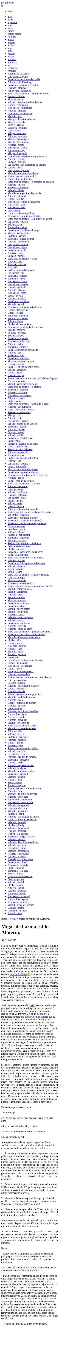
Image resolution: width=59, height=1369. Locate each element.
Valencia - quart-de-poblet (20, 617)
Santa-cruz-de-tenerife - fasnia (22, 725)
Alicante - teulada (16, 159)
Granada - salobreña (18, 495)
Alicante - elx (14, 352)
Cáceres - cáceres (16, 96)
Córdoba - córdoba (17, 332)
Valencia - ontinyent (17, 492)
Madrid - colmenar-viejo (20, 589)
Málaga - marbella (16, 122)
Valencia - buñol (16, 882)
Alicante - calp (15, 418)
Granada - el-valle (16, 705)
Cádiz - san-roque (16, 577)
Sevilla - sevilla (15, 295)
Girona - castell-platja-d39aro (22, 819)
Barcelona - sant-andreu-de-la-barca (25, 552)
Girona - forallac (16, 199)
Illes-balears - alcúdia (18, 865)
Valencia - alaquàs (16, 839)
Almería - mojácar (16, 785)
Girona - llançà (15, 372)
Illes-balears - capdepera (19, 395)
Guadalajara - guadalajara (20, 859)
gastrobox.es (7, 2)
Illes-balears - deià (16, 207)
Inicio (10, 11)
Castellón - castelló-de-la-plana (23, 443)
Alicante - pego (15, 700)
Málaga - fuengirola (17, 153)
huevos (11, 42)
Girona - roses (15, 643)
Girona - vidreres (16, 688)
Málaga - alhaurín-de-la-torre (22, 119)
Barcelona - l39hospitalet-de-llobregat (26, 563)
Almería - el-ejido (16, 717)
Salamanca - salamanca (19, 412)
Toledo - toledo (15, 321)
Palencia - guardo (16, 184)
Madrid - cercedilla (17, 540)
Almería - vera (15, 648)
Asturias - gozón (16, 478)
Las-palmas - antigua (18, 463)
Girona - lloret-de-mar (18, 310)
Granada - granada (17, 287)
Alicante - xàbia (15, 344)
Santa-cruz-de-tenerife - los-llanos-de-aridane (30, 512)
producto (12, 59)
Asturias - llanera (16, 614)
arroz (10, 25)
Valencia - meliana (17, 768)
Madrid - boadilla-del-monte (21, 697)
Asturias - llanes (15, 253)
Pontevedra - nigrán (17, 714)
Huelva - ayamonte (17, 680)
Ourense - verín (15, 762)
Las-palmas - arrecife (18, 244)
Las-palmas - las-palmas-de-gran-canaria (28, 156)
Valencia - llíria (15, 167)
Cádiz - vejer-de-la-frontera (21, 409)
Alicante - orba (15, 791)
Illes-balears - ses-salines (20, 665)
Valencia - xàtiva (16, 435)
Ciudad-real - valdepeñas (20, 113)
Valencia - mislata (16, 560)
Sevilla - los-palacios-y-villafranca (24, 543)
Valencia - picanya (17, 845)
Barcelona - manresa (18, 389)
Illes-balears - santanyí (19, 896)
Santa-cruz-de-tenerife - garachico (24, 694)
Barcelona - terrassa (17, 275)
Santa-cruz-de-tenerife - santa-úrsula (25, 557)
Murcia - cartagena (17, 600)
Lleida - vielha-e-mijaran (20, 324)
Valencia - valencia (17, 298)
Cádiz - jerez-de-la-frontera (21, 270)
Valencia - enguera (17, 751)
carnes (11, 31)
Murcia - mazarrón (17, 580)
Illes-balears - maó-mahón (20, 583)
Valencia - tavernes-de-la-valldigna (25, 102)
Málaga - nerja (15, 503)
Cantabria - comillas (17, 127)
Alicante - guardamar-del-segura (23, 685)
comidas (12, 36)
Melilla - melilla (15, 500)
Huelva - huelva (15, 489)
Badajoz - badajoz (16, 162)
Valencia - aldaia (16, 190)
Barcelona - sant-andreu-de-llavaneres (26, 634)
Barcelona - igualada (18, 338)
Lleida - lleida (14, 640)
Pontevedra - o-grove (18, 899)
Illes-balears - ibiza (17, 292)
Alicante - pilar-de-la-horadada (23, 509)
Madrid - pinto (15, 116)
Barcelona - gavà (16, 355)
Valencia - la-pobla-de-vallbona (23, 842)
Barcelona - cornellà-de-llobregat (24, 230)
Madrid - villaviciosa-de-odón (22, 384)
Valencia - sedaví (16, 620)
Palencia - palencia (17, 739)
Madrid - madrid (16, 304)
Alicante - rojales (16, 398)
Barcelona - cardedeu (18, 759)
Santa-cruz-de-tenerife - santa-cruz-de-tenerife (30, 586)
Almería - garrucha (17, 654)
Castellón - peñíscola (18, 737)
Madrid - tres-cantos (17, 811)
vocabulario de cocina (18, 73)
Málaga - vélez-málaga (19, 233)
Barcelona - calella (17, 250)
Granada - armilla (16, 691)
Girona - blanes (15, 312)
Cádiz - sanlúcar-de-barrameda (23, 349)
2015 (10, 16)
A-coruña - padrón (17, 645)
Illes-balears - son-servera (20, 802)
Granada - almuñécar (18, 88)
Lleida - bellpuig (16, 825)
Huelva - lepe (14, 460)
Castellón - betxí (16, 813)
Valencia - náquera (17, 566)
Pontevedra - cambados (19, 90)
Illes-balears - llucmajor (19, 341)
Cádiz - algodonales (17, 446)
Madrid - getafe (15, 651)
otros (10, 48)
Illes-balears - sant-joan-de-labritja (24, 216)
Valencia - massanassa (18, 850)
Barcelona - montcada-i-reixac (22, 517)
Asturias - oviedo (16, 144)
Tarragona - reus (16, 455)
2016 (10, 19)
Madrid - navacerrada (18, 722)
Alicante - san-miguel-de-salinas (23, 816)
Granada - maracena (18, 831)
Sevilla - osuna (15, 571)
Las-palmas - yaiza (17, 204)
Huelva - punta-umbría (19, 674)
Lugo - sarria (14, 210)
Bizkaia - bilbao (15, 873)
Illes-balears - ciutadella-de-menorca (25, 327)
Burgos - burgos (16, 432)
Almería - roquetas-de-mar (21, 765)
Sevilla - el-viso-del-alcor (20, 449)
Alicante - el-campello (18, 241)
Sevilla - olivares (16, 569)
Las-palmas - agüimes (18, 170)
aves (10, 28)
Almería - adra (15, 913)
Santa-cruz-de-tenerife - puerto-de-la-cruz (28, 404)
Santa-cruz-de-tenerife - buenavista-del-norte (30, 677)
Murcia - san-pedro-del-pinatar (23, 469)
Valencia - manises (17, 890)
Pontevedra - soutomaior (20, 179)
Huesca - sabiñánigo (18, 105)
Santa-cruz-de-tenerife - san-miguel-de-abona (30, 218)
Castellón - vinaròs (17, 236)
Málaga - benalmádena (19, 139)
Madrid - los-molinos (18, 611)
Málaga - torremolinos (18, 142)
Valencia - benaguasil (18, 828)
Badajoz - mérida (16, 255)
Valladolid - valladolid (18, 515)
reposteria (12, 62)
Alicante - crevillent (17, 720)
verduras (12, 70)
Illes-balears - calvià (17, 147)
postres (11, 56)
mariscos (12, 45)
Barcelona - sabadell (18, 774)
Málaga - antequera (17, 369)
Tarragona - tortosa (17, 893)
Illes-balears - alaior (17, 281)
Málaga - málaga (16, 335)
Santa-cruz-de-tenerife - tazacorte (24, 483)
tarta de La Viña (18, 974)
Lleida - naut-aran (16, 549)
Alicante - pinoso (16, 429)
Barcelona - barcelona (18, 301)
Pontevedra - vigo (16, 150)
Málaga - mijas (15, 224)
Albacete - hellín (16, 887)
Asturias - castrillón (17, 392)
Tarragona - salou (16, 278)
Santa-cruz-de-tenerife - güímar (23, 748)
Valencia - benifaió (17, 822)
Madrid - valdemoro (17, 591)
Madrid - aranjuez (16, 597)
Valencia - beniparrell (18, 805)
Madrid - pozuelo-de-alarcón (22, 728)
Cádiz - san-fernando (18, 554)
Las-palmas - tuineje (18, 848)
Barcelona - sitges (16, 606)
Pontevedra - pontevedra (20, 799)
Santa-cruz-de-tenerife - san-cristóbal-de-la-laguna (32, 378)
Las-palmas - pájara (17, 247)
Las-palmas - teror (16, 754)
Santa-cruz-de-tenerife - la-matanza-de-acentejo (31, 181)
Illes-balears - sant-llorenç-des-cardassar (27, 475)
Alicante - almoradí (17, 196)
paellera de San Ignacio (36, 1016)
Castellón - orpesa (16, 529)
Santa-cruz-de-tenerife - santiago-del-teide (28, 574)
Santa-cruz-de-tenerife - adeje (22, 176)
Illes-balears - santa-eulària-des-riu (24, 307)
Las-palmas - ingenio (18, 421)
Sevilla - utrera (15, 782)
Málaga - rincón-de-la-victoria (22, 423)
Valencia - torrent (16, 734)
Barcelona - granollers (18, 358)
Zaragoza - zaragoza (18, 315)
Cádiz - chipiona (16, 868)
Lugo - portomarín (17, 466)
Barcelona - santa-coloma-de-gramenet (27, 523)
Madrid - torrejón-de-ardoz (21, 771)
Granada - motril (16, 907)
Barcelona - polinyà (17, 862)
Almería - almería (16, 381)
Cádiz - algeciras (16, 879)
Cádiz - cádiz (14, 130)
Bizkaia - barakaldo (17, 663)
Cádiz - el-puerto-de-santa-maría (23, 366)
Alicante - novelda (17, 626)
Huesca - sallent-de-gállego (21, 213)
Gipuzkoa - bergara (17, 808)
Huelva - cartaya (16, 375)
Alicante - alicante (16, 290)
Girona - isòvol (15, 668)
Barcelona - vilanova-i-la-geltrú (23, 85)
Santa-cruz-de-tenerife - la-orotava (24, 386)
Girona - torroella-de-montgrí (22, 702)
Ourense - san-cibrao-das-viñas (23, 711)
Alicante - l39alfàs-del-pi (20, 82)
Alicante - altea (15, 261)
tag (9, 65)
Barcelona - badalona (18, 603)
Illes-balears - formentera (20, 107)
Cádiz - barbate (15, 401)
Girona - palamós (16, 526)
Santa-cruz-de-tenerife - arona (22, 258)
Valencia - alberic (16, 532)
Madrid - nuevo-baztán (19, 608)
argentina (12, 22)
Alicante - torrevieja (17, 136)
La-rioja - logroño (16, 364)
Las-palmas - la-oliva (18, 284)
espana (11, 39)
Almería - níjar (15, 779)
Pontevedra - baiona (17, 227)
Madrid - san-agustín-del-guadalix (24, 193)
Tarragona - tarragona (18, 537)
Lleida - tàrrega (15, 885)
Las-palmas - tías (16, 273)
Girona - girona (15, 742)
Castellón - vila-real (17, 910)
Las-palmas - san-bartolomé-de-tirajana (27, 164)
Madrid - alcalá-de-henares (21, 905)
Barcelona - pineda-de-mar (21, 238)
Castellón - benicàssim (19, 534)
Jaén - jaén (13, 267)
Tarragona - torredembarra (21, 671)
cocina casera (14, 33)
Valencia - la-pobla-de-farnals (22, 794)
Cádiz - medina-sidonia (19, 546)
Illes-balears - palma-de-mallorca (24, 201)
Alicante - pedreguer (18, 796)
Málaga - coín (14, 415)
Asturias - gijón (15, 745)
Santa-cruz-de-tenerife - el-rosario (24, 788)
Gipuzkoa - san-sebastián (20, 876)
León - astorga (15, 708)
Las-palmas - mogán (18, 221)
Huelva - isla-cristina (18, 833)
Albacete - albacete (17, 264)
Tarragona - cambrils (18, 347)
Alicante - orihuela (17, 110)
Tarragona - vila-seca (18, 870)
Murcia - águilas (16, 125)
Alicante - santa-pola (18, 452)
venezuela (12, 68)
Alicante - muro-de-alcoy (20, 628)
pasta (10, 51)
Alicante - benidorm (17, 486)
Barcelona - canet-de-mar (20, 438)
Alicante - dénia (15, 594)
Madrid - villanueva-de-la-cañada (24, 637)
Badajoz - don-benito (18, 187)
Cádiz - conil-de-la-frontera (21, 480)
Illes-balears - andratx (18, 902)
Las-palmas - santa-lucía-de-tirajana (25, 660)
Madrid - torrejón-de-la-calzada (23, 173)
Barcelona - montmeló (19, 623)
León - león (13, 657)
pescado (12, 53)
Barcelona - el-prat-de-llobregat (23, 472)
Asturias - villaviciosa (18, 853)
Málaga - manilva (16, 329)
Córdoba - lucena (16, 682)
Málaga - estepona (17, 133)
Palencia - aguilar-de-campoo (22, 757)
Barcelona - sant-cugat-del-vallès (24, 79)
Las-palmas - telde (17, 497)
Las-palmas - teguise (18, 76)
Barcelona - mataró (17, 426)
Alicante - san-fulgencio (19, 406)
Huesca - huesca (16, 506)
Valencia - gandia (16, 776)
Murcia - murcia (15, 99)
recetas (13, 918)
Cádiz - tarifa (14, 441)
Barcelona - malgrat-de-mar (21, 836)
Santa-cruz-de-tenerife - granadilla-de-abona (29, 631)
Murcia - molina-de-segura (21, 361)
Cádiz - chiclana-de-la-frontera (23, 458)
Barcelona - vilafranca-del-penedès (25, 520)
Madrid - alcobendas (18, 318)
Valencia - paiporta (17, 856)
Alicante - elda (15, 731)
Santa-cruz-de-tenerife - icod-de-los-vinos (28, 93)
